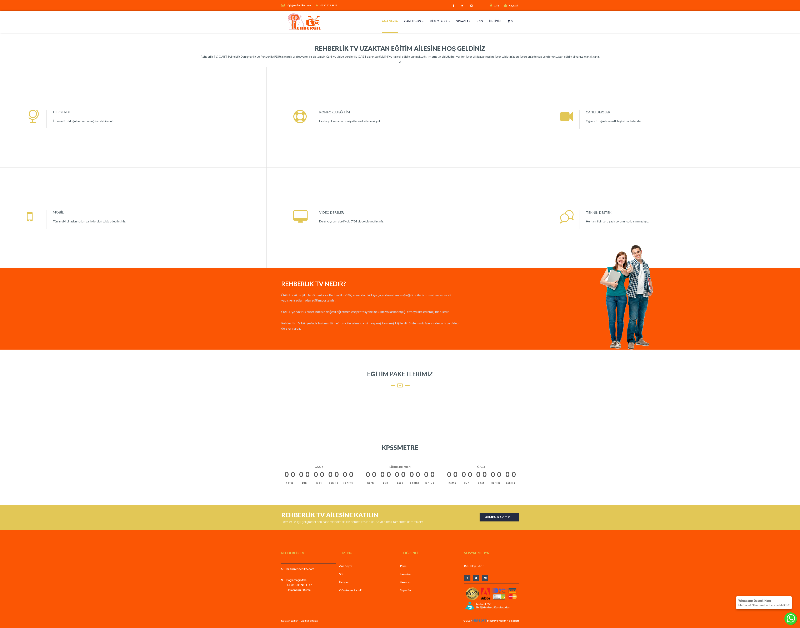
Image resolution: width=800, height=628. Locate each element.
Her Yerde (62, 112)
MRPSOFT (479, 620)
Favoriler (405, 574)
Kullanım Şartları (289, 620)
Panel (403, 566)
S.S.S (480, 21)
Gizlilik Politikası (309, 620)
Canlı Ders (412, 21)
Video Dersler (331, 212)
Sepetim (405, 590)
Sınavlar (463, 21)
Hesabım (405, 582)
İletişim (495, 21)
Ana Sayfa (390, 21)
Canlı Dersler (598, 112)
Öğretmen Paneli (350, 590)
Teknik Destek (598, 212)
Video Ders (438, 21)
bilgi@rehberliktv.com (300, 569)
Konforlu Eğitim (334, 112)
